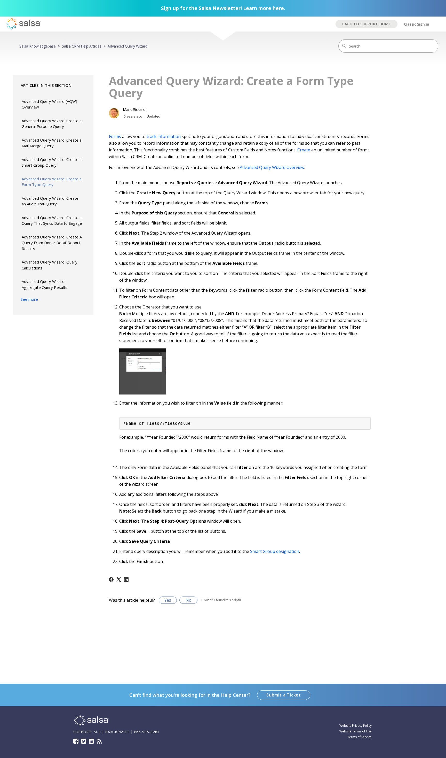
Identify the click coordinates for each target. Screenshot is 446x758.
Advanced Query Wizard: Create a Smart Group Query (52, 162)
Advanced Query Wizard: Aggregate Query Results (44, 284)
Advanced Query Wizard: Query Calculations (49, 264)
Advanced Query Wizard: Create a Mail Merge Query (52, 143)
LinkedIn (91, 741)
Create (303, 150)
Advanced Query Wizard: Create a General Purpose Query (52, 123)
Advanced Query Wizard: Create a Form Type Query (52, 181)
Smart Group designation (274, 551)
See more (29, 299)
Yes (167, 600)
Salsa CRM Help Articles (81, 46)
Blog (99, 741)
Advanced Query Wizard (127, 46)
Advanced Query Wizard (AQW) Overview (49, 104)
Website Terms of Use (355, 731)
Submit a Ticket (283, 695)
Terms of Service (359, 737)
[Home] (91, 725)
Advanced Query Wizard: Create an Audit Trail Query (50, 201)
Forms (115, 136)
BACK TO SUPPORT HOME (366, 23)
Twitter (83, 741)
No (189, 600)
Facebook (75, 741)
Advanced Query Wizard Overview (272, 167)
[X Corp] (118, 579)
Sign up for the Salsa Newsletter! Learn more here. (223, 8)
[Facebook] (111, 579)
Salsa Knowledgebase (37, 46)
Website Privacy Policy (355, 725)
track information (164, 136)
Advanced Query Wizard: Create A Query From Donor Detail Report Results (52, 242)
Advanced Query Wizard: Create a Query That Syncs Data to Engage (52, 220)
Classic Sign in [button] (416, 24)
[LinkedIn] (126, 579)
